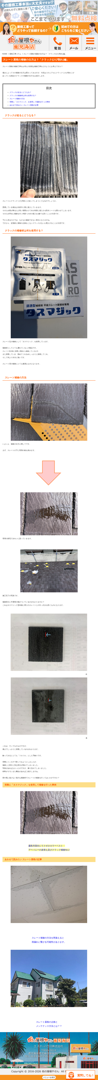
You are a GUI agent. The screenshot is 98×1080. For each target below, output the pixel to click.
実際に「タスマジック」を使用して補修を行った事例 (30, 102)
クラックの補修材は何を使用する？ (23, 95)
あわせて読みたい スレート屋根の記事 (24, 105)
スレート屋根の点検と (47, 1022)
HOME (4, 54)
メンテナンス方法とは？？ (49, 1026)
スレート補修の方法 (17, 99)
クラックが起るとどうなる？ (20, 92)
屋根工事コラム (15, 54)
